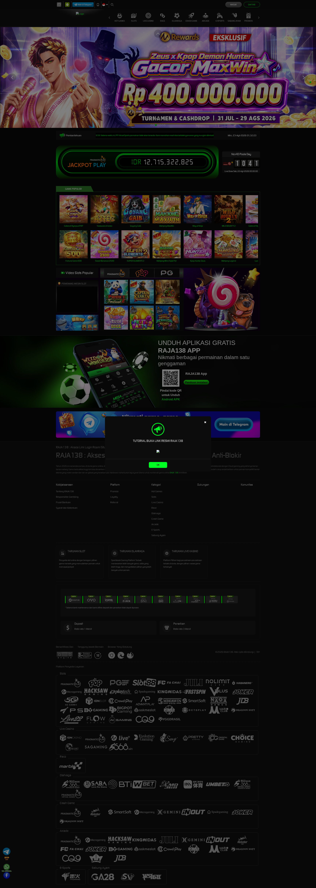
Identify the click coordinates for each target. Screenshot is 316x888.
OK (158, 464)
